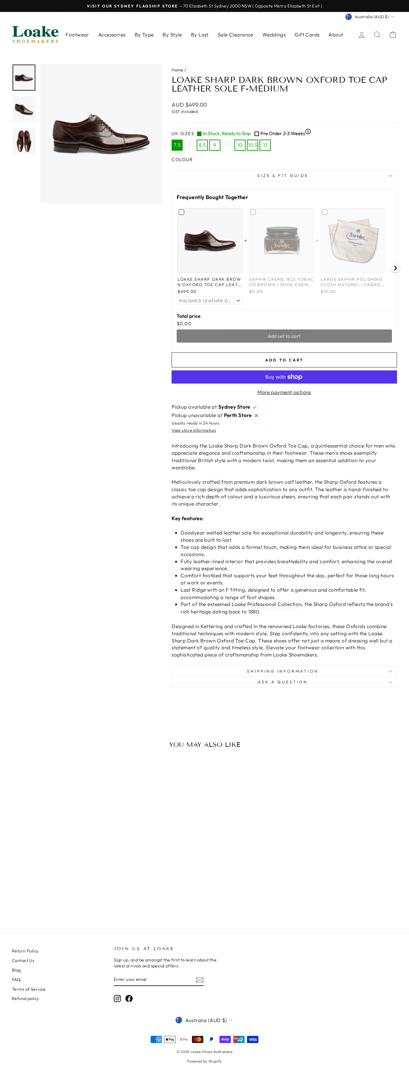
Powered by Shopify (204, 1061)
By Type (144, 34)
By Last (200, 34)
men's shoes (339, 453)
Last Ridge (193, 590)
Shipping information (283, 671)
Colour (182, 159)
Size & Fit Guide (282, 175)
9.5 (227, 144)
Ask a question (283, 682)
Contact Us (23, 960)
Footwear (77, 34)
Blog (16, 970)
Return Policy (25, 951)
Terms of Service (29, 989)
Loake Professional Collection (267, 604)
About (335, 34)
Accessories (112, 34)
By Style (172, 34)
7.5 (177, 145)
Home (178, 70)
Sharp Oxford (340, 482)
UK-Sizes (241, 133)
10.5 (252, 145)
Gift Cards (307, 34)
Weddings (274, 34)
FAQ (16, 979)
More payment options (284, 392)
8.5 (202, 145)
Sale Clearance (235, 34)
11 (265, 145)
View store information (194, 430)
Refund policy (25, 998)
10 (240, 145)
